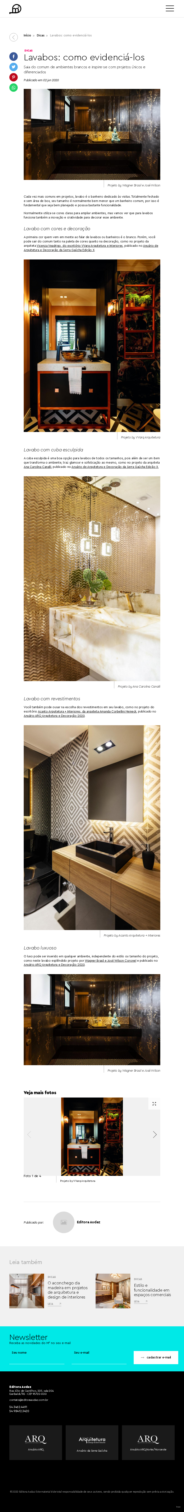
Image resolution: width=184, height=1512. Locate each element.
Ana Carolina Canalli (37, 466)
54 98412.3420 (19, 1411)
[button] (155, 1134)
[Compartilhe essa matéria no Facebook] (13, 56)
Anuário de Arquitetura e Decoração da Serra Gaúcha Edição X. (115, 466)
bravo (178, 1507)
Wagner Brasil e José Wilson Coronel (110, 960)
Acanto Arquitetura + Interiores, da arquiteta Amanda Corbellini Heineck (87, 711)
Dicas (41, 35)
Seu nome (19, 1352)
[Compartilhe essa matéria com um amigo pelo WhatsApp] (13, 87)
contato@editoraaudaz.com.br (28, 1400)
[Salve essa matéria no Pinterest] (13, 77)
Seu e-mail (81, 1352)
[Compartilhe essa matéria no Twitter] (13, 67)
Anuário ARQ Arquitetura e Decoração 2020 (54, 715)
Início (27, 35)
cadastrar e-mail (159, 1357)
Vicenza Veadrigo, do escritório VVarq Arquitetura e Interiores (80, 245)
